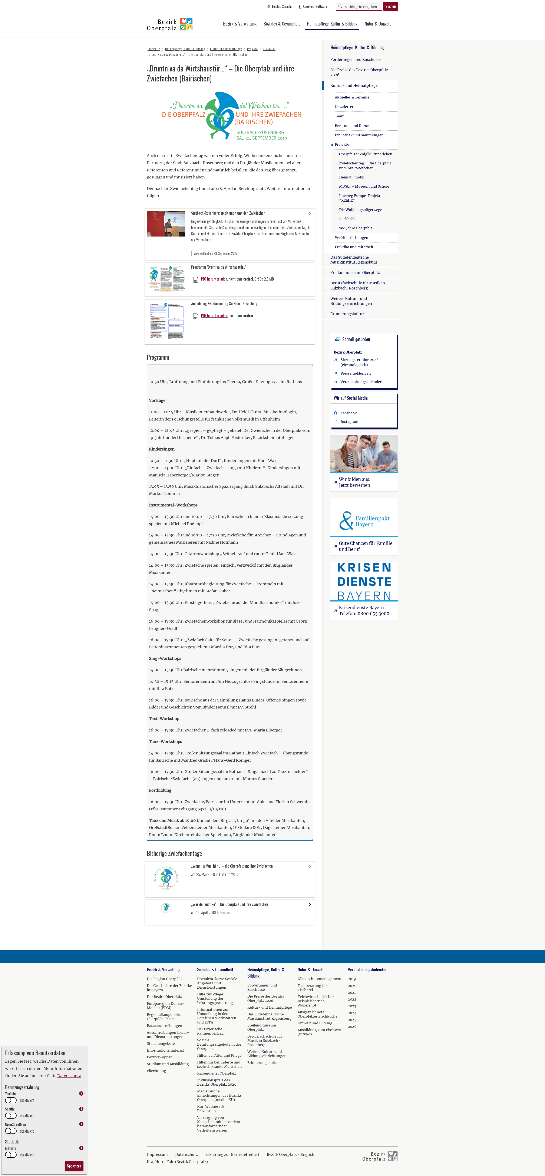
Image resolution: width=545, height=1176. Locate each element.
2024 (352, 1013)
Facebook (349, 413)
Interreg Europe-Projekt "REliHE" (359, 198)
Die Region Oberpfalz (164, 979)
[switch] (11, 1100)
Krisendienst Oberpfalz (216, 1073)
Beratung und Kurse (352, 126)
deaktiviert (27, 1100)
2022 (352, 999)
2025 (352, 1020)
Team (339, 116)
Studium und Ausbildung (168, 1064)
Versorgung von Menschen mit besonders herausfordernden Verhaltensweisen (218, 1123)
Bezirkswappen (160, 1057)
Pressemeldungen (356, 373)
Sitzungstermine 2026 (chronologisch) (360, 362)
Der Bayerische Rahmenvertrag (210, 1031)
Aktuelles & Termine (352, 97)
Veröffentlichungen (351, 237)
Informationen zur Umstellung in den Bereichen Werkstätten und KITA (216, 1015)
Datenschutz (69, 1075)
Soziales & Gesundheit (282, 23)
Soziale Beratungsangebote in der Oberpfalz (219, 1044)
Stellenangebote (161, 1043)
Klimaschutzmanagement (320, 979)
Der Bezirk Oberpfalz (164, 997)
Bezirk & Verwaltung (240, 23)
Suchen (391, 6)
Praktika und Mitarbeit (354, 247)
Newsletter (344, 107)
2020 (352, 986)
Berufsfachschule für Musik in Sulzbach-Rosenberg (357, 286)
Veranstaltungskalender (361, 382)
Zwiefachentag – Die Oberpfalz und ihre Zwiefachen (365, 165)
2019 (352, 979)
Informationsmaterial (165, 1050)
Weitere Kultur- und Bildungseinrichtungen (351, 301)
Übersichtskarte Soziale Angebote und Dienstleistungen (217, 983)
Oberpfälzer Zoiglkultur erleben (365, 154)
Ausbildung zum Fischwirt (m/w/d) (320, 1032)
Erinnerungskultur (347, 314)
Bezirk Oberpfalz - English (290, 1154)
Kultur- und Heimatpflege (353, 85)
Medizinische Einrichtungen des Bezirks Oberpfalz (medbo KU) (219, 1095)
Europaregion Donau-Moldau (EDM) (165, 1005)
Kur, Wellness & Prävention (210, 1108)
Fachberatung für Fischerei (312, 988)
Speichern (74, 1166)
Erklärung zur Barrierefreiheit (232, 1154)
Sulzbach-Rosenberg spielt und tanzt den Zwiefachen (228, 213)
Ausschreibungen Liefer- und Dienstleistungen (168, 1034)
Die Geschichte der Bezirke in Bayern (169, 988)
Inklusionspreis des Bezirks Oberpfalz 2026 (217, 1082)
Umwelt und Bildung (315, 1023)
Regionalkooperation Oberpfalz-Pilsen (165, 1016)
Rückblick (347, 219)
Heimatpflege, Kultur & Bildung (332, 23)
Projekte (342, 144)
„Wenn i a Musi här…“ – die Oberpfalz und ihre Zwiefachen (232, 866)
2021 (352, 992)
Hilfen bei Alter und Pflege (219, 1055)
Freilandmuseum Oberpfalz (355, 272)
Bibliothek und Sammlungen (359, 135)
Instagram (349, 421)
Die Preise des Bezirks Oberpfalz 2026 (359, 72)
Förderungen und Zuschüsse (355, 59)
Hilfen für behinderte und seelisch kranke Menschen (219, 1064)
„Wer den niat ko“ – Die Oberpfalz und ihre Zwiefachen (229, 904)
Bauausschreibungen (164, 1025)
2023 (352, 1006)
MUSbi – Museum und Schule (364, 186)
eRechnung (156, 1071)
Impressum (157, 1154)
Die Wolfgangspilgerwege (360, 210)
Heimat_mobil (351, 177)
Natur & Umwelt (378, 23)
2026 (352, 1026)
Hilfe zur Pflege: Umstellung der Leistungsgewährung (215, 998)
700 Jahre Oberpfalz (355, 228)
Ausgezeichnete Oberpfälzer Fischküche (317, 1014)
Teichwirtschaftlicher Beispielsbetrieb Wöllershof (316, 1001)
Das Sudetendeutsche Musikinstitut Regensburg (353, 260)
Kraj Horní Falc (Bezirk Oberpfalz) (177, 1161)
